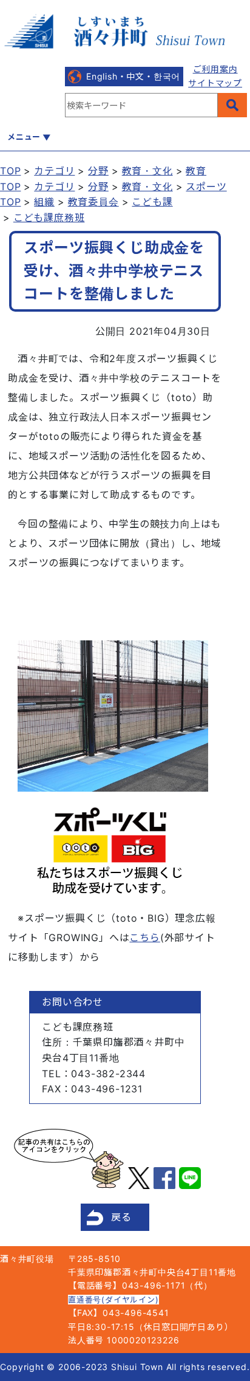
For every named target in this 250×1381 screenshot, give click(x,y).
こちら (144, 937)
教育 (196, 171)
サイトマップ (215, 83)
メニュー (24, 137)
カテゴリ (54, 171)
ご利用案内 (215, 69)
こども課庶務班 (49, 217)
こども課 (152, 202)
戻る (121, 1217)
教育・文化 (147, 171)
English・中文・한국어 (133, 76)
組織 (44, 202)
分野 (98, 171)
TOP (10, 171)
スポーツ (206, 186)
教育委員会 (93, 202)
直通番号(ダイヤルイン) (113, 1299)
